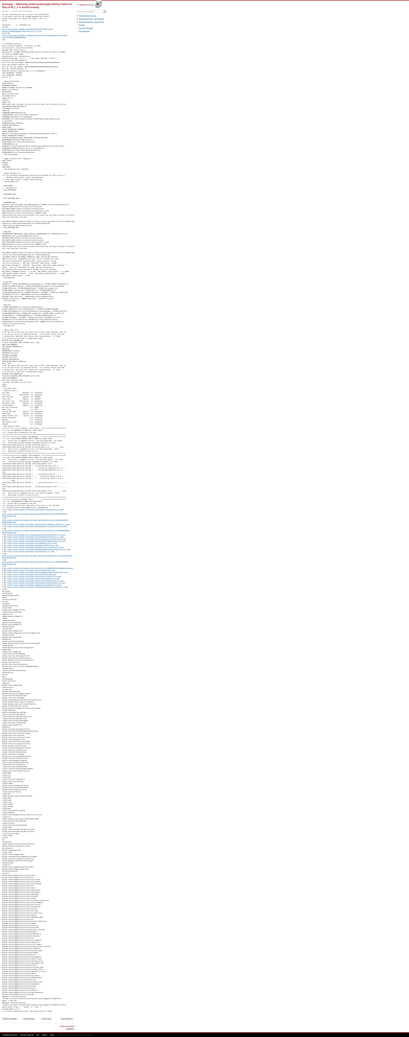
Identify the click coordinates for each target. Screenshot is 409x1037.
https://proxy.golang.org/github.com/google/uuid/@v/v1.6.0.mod (33, 579)
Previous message (10, 1019)
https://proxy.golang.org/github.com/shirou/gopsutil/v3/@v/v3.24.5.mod (36, 539)
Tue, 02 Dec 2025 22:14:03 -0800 (21, 11)
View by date (46, 1019)
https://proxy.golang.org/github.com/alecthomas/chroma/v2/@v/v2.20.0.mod (37, 572)
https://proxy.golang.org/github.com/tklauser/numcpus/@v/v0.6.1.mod (35, 510)
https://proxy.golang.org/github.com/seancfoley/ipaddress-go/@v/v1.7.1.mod (38, 524)
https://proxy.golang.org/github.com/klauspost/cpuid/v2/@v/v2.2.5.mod (36, 583)
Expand (82, 25)
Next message (66, 1019)
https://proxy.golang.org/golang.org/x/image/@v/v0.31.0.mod (32, 543)
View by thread (29, 1019)
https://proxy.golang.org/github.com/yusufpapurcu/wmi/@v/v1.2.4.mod (35, 537)
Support (44, 1035)
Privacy (52, 1035)
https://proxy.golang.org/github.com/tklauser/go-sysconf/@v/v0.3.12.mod (37, 526)
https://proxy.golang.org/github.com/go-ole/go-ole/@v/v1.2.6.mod (34, 576)
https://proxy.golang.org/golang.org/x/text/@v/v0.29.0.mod (31, 574)
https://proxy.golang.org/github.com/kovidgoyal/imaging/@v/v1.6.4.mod (36, 541)
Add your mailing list (27, 1035)
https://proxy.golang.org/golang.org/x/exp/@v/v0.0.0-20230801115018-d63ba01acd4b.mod (37, 568)
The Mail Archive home (87, 16)
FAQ (37, 1035)
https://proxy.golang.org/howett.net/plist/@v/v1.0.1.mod (30, 551)
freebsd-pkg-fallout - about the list (91, 22)
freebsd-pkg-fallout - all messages (91, 19)
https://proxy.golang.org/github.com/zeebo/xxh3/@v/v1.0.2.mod (32, 545)
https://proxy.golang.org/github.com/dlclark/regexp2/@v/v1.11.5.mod (35, 581)
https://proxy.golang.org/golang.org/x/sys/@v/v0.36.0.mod (31, 570)
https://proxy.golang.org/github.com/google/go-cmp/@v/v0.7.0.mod (34, 585)
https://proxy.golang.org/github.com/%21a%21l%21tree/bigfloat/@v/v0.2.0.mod (38, 549)
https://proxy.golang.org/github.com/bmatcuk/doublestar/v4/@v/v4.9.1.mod (37, 587)
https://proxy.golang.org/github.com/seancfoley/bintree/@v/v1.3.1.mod (36, 535)
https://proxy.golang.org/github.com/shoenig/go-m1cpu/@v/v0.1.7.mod (35, 547)
